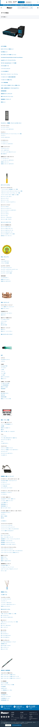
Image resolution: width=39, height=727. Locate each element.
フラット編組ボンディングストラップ (7, 306)
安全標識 (2, 426)
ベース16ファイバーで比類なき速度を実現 (8, 76)
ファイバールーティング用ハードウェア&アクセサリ (10, 528)
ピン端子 (2, 369)
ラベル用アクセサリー (5, 443)
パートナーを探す (14, 5)
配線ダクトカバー (4, 557)
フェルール (3, 371)
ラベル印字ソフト (4, 455)
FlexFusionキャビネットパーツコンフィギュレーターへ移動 (11, 133)
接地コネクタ (3, 314)
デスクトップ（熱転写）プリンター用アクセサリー (9, 449)
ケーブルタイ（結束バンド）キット (7, 500)
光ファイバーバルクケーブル (6, 222)
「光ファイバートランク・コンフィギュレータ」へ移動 (10, 192)
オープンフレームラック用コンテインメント (8, 152)
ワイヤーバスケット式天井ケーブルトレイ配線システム (10, 85)
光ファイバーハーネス (5, 200)
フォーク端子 (3, 373)
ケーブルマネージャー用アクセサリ (7, 143)
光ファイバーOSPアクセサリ (6, 226)
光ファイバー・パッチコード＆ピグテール (8, 202)
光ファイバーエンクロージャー (6, 208)
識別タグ (2, 429)
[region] (19, 724)
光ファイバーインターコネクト (6, 196)
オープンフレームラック (5, 127)
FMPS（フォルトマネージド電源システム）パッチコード (10, 678)
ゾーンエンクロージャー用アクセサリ (7, 160)
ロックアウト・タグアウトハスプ (6, 271)
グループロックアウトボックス (6, 267)
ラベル (2, 441)
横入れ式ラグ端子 (4, 324)
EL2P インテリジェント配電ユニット (7, 49)
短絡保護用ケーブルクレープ (6, 99)
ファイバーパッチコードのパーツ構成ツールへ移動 (9, 194)
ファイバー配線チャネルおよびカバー (7, 530)
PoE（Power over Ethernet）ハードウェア (8, 641)
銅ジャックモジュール (4, 647)
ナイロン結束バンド (4, 502)
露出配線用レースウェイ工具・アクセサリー (8, 544)
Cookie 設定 (8, 725)
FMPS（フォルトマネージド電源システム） (8, 674)
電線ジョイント (3, 378)
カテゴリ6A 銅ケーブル (5, 65)
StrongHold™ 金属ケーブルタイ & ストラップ (9, 480)
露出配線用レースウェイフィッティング (8, 542)
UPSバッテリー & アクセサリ (6, 696)
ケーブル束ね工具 (4, 486)
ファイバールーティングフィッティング (8, 527)
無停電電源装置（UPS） (5, 700)
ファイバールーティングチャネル (6, 525)
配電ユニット (3, 102)
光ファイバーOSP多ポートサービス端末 (8, 233)
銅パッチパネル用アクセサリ (6, 635)
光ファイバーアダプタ (5, 206)
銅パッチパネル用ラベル (5, 637)
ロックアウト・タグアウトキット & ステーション (9, 269)
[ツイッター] (4, 717)
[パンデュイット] (10, 7)
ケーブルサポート (4, 494)
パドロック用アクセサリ (5, 261)
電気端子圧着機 (3, 396)
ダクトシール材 (3, 570)
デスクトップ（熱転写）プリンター (7, 447)
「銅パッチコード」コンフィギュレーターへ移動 (9, 621)
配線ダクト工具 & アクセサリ (6, 560)
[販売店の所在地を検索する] (27, 707)
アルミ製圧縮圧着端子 (5, 385)
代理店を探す (22, 5)
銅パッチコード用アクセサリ (6, 625)
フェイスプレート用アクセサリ (6, 602)
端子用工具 (3, 395)
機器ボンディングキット (5, 308)
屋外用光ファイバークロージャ (6, 235)
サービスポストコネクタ (5, 319)
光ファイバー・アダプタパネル (6, 217)
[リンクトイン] (8, 717)
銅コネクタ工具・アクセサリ (6, 645)
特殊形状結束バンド (4, 504)
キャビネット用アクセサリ (5, 137)
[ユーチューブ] (6, 717)
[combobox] (24, 8)
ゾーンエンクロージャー (5, 158)
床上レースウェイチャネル (5, 535)
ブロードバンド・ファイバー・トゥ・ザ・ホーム (9, 74)
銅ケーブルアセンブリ (5, 615)
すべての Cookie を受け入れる (16, 725)
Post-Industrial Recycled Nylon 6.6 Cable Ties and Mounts (12, 57)
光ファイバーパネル (4, 215)
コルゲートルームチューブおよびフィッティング (9, 568)
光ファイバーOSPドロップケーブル (7, 230)
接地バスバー (3, 329)
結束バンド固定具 (4, 516)
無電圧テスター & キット (5, 279)
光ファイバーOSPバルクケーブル (6, 232)
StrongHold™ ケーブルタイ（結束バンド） (8, 498)
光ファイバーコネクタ (5, 213)
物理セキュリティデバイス (5, 606)
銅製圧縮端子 (3, 388)
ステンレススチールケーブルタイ (6, 487)
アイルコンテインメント (5, 148)
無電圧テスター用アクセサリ (6, 281)
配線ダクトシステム (4, 558)
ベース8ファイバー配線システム (6, 79)
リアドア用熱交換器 (4, 82)
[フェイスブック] (1, 717)
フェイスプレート (4, 600)
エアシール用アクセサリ (5, 150)
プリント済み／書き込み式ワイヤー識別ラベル (9, 437)
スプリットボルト (4, 321)
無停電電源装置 (3, 90)
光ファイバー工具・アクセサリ (6, 219)
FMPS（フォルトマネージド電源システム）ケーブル (10, 676)
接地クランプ (3, 323)
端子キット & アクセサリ (5, 376)
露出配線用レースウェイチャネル (6, 540)
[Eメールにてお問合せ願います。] (2, 707)
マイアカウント (35, 5)
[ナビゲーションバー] (1, 7)
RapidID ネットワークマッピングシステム (8, 60)
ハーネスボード (3, 520)
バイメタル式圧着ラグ (5, 71)
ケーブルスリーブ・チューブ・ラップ (7, 567)
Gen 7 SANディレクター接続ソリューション (8, 54)
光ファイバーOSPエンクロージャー (7, 228)
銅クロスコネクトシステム (5, 609)
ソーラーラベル (3, 436)
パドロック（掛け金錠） (5, 263)
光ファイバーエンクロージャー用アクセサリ (8, 210)
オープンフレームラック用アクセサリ (7, 129)
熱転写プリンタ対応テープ (5, 427)
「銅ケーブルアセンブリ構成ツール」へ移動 (8, 613)
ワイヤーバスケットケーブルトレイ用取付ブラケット (10, 552)
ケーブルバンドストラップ (5, 484)
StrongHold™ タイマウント (5, 512)
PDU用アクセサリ (4, 688)
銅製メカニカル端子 (4, 386)
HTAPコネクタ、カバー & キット (6, 313)
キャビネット (3, 135)
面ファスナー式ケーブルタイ (6, 507)
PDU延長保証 (3, 686)
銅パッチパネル (3, 631)
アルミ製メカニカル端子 (5, 383)
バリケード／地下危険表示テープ (6, 424)
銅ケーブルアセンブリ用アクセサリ (7, 617)
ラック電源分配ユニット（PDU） (6, 690)
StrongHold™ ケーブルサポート (6, 492)
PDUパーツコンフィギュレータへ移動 (7, 684)
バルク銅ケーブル (4, 594)
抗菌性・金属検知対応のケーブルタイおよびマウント (10, 88)
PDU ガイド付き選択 (4, 682)
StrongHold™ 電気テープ (5, 565)
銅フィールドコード (4, 627)
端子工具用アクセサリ (5, 393)
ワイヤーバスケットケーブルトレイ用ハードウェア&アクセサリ (12, 550)
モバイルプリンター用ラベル (6, 439)
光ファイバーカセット (5, 212)
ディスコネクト (3, 367)
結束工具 (2, 517)
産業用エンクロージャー (5, 162)
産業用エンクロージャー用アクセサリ (7, 163)
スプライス (3, 361)
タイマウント (3, 514)
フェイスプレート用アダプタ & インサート (8, 604)
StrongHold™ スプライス (5, 359)
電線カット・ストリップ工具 (6, 398)
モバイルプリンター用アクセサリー (7, 453)
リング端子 (3, 375)
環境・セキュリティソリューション (7, 96)
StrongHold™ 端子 (4, 366)
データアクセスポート (5, 277)
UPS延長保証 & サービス (5, 698)
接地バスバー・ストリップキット (6, 331)
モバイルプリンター (4, 451)
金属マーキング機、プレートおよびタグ (8, 431)
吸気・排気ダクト (4, 153)
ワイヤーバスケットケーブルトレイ (7, 548)
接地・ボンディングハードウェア (6, 334)
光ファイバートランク (5, 198)
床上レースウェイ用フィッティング (7, 537)
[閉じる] (37, 722)
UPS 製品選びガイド (4, 694)
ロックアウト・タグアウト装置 (6, 273)
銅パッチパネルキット (5, 633)
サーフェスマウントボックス (6, 599)
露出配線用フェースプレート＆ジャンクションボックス (10, 538)
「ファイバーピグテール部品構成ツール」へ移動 (9, 189)
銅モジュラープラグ (4, 649)
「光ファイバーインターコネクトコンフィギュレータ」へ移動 (11, 191)
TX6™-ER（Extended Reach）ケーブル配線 (8, 63)
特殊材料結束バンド (4, 506)
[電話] (15, 707)
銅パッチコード (3, 623)
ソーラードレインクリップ (5, 68)
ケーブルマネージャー (4, 141)
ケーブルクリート (4, 482)
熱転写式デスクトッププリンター (6, 93)
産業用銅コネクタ (4, 643)
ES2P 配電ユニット (4, 51)
